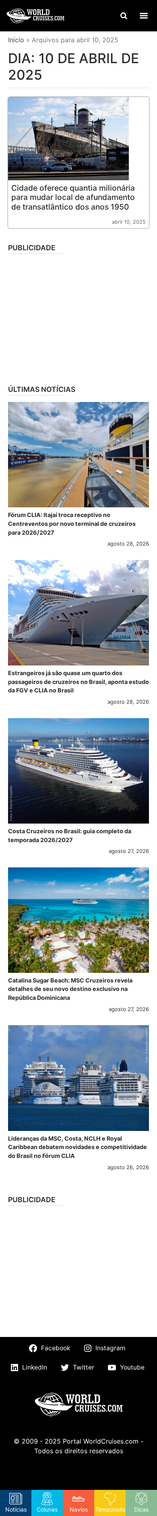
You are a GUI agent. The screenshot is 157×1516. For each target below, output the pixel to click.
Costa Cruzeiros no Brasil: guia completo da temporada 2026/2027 (69, 835)
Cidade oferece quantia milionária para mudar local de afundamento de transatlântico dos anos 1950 (73, 197)
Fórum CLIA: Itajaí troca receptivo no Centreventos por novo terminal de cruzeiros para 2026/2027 (72, 523)
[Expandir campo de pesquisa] (123, 15)
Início (16, 40)
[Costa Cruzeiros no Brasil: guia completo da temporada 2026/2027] (78, 771)
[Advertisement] (78, 316)
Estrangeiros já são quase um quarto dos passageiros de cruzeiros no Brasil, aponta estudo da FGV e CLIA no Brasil (78, 681)
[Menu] (143, 16)
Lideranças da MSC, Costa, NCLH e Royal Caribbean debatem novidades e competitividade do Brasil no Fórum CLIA (77, 1147)
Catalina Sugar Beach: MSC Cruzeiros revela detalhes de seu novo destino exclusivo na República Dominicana (70, 989)
